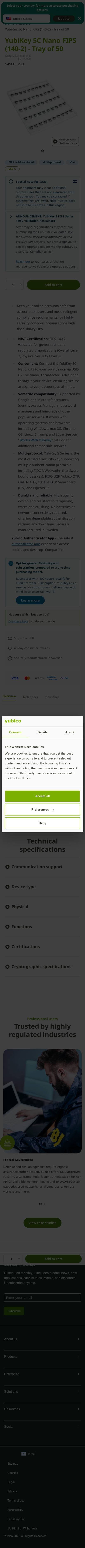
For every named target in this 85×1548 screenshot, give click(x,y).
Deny (42, 823)
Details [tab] (43, 732)
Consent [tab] (15, 732)
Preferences (40, 809)
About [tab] (69, 732)
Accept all (42, 796)
